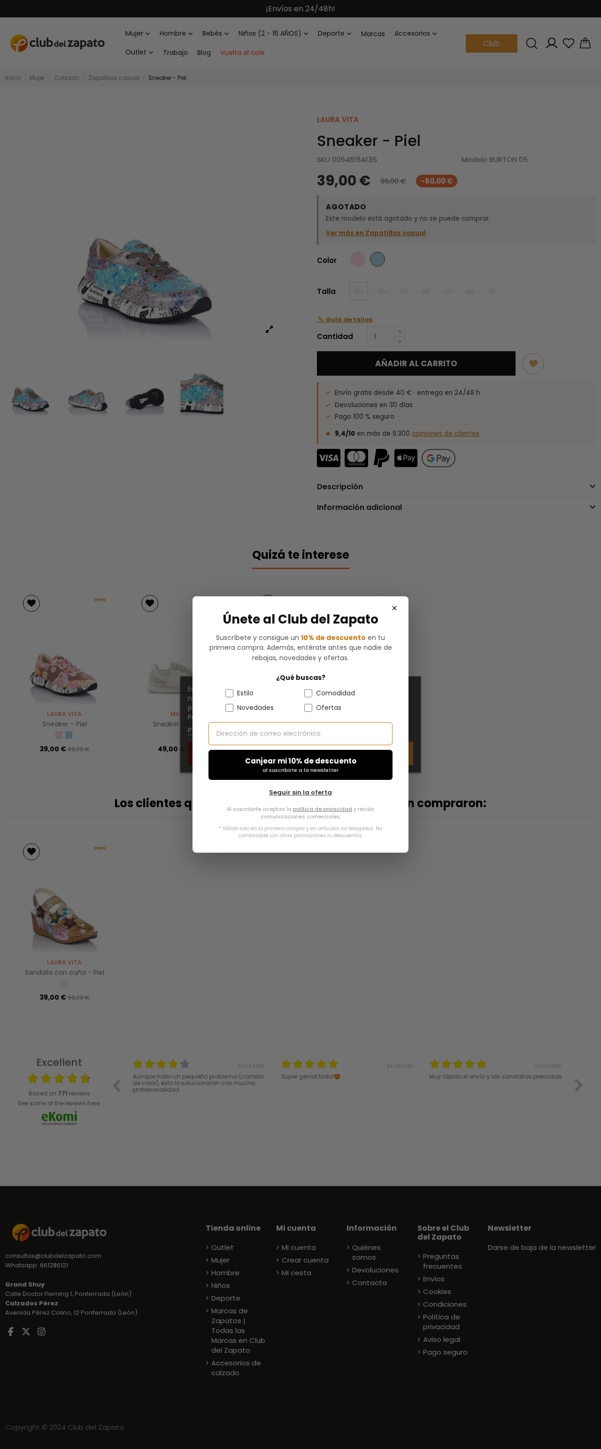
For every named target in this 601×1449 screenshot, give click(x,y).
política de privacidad (322, 809)
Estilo (245, 693)
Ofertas (328, 707)
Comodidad (335, 693)
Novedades (255, 707)
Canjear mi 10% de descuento (300, 765)
